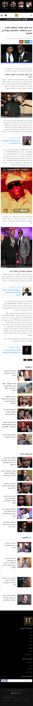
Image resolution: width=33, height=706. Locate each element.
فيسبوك (29, 662)
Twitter (15, 693)
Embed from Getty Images (6, 91)
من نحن (27, 697)
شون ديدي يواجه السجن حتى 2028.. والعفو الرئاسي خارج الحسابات (8, 473)
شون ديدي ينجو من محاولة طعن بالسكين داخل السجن (9, 486)
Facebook (20, 693)
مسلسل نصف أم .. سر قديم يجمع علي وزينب (10, 545)
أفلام (31, 641)
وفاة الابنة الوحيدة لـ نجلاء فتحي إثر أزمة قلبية (10, 373)
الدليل (23, 19)
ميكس (30, 24)
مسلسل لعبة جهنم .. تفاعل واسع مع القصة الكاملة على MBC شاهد (9, 425)
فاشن (30, 651)
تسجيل (4, 680)
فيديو (5, 15)
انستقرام (29, 669)
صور (31, 638)
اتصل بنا (20, 697)
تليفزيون (13, 429)
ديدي (25, 359)
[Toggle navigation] (31, 15)
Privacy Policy (26, 700)
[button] (30, 41)
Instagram (17, 693)
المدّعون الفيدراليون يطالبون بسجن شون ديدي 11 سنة (9, 525)
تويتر (31, 665)
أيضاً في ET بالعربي (15, 138)
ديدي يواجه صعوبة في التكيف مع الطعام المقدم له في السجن (11, 292)
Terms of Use (17, 700)
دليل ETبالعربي (28, 654)
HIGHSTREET (17, 19)
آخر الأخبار (8, 19)
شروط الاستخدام (6, 700)
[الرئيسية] (16, 15)
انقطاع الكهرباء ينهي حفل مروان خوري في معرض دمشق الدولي (9, 598)
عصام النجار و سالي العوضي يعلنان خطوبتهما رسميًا (10, 412)
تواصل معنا (29, 672)
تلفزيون (30, 645)
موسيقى (13, 603)
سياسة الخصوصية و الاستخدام (9, 697)
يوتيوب (12, 693)
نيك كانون (30, 359)
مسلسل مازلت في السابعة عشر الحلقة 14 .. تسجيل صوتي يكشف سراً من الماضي (9, 563)
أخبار (31, 632)
